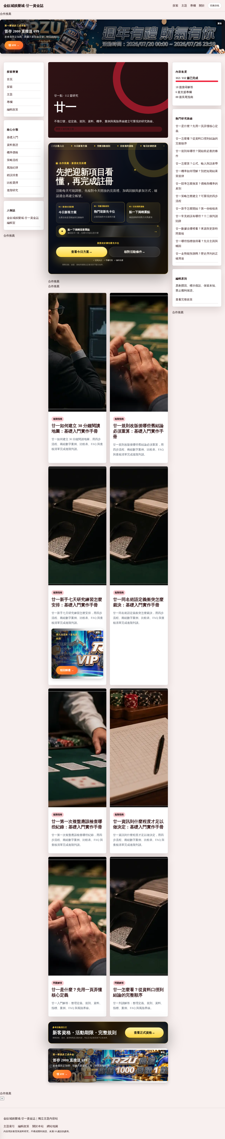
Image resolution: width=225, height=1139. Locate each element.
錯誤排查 (12, 174)
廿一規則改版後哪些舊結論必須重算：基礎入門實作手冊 (138, 431)
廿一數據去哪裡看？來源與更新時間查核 (197, 231)
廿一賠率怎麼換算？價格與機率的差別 (197, 186)
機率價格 (12, 152)
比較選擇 (12, 182)
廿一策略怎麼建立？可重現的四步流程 (197, 198)
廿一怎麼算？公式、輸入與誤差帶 (197, 163)
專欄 (193, 5)
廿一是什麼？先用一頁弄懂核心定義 (197, 128)
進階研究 (12, 190)
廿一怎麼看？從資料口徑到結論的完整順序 (197, 141)
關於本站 (38, 1126)
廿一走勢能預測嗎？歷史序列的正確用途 (197, 256)
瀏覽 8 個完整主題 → (66, 129)
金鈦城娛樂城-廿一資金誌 (23, 6)
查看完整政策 (184, 299)
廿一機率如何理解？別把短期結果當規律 (197, 173)
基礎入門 (12, 137)
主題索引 (9, 1126)
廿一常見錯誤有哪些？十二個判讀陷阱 (197, 219)
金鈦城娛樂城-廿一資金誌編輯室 (23, 220)
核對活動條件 (134, 251)
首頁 (9, 79)
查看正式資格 (144, 1032)
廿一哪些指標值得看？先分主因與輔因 (197, 244)
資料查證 (12, 144)
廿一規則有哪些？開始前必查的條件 (197, 153)
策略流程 (12, 159)
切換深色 (214, 5)
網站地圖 (52, 1126)
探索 (175, 5)
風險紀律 (12, 167)
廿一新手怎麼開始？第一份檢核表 (197, 208)
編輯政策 (12, 109)
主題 (184, 5)
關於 (202, 5)
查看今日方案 (81, 251)
